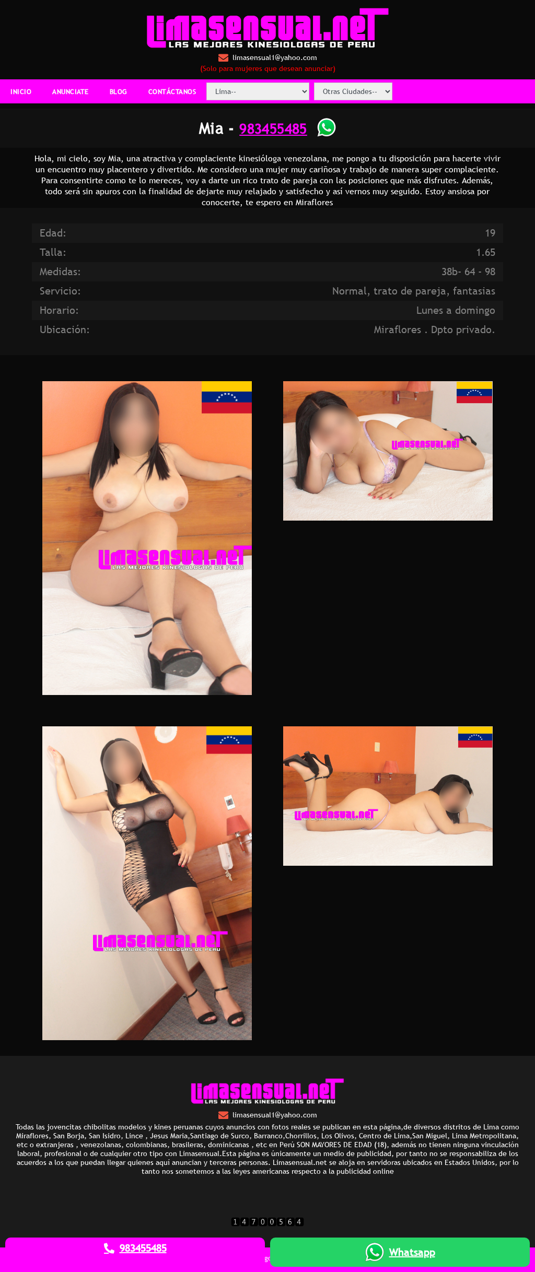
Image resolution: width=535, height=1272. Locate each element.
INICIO (20, 91)
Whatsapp (412, 1252)
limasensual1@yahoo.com (274, 57)
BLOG (118, 91)
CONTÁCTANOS (172, 91)
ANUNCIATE (70, 91)
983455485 (273, 128)
